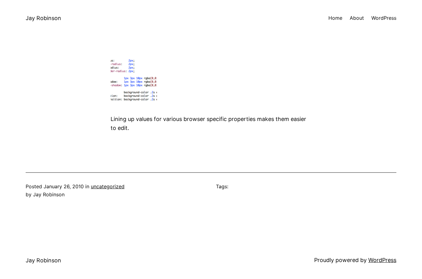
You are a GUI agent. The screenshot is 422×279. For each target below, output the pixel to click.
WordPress (382, 260)
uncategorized (107, 186)
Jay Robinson (43, 18)
